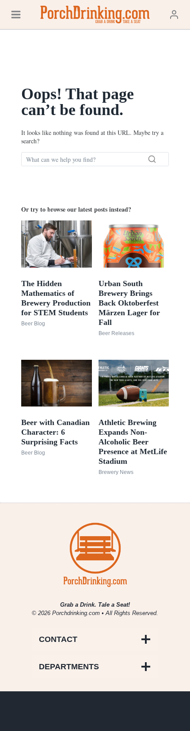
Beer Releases (116, 333)
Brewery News (116, 472)
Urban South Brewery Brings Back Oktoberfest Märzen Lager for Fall (129, 303)
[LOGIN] (174, 14)
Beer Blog (33, 324)
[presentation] (56, 243)
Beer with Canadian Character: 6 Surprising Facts (55, 432)
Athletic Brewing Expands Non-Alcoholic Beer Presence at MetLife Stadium (133, 442)
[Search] (152, 159)
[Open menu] (16, 14)
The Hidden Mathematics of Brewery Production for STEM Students (56, 298)
